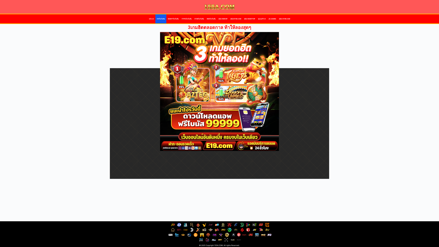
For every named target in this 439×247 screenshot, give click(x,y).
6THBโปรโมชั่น (199, 19)
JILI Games (272, 19)
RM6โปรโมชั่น (211, 19)
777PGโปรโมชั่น (187, 19)
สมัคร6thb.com (235, 19)
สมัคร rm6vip (223, 19)
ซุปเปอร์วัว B (262, 19)
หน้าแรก (151, 19)
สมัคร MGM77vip (249, 19)
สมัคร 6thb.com (284, 19)
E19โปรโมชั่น (161, 19)
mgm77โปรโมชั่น (173, 19)
